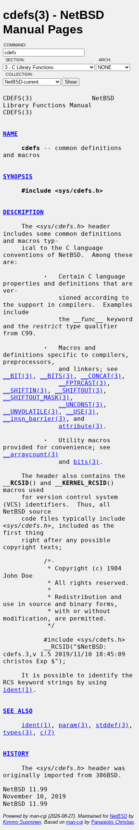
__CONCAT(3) (101, 376)
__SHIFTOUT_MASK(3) (36, 397)
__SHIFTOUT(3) (79, 390)
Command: (17, 45)
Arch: (108, 60)
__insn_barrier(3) (34, 418)
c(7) (47, 732)
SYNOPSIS (18, 176)
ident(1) (18, 689)
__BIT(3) (18, 376)
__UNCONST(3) (81, 404)
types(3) (18, 732)
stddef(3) (112, 725)
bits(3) (86, 461)
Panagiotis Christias (112, 822)
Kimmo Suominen (22, 822)
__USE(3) (81, 411)
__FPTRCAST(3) (83, 383)
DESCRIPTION (23, 212)
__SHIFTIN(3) (25, 390)
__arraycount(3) (31, 454)
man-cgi (74, 822)
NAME (10, 133)
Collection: (19, 74)
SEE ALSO (18, 711)
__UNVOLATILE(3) (31, 411)
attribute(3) (81, 426)
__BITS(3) (56, 376)
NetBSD (118, 816)
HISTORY (16, 753)
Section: (17, 60)
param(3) (73, 725)
